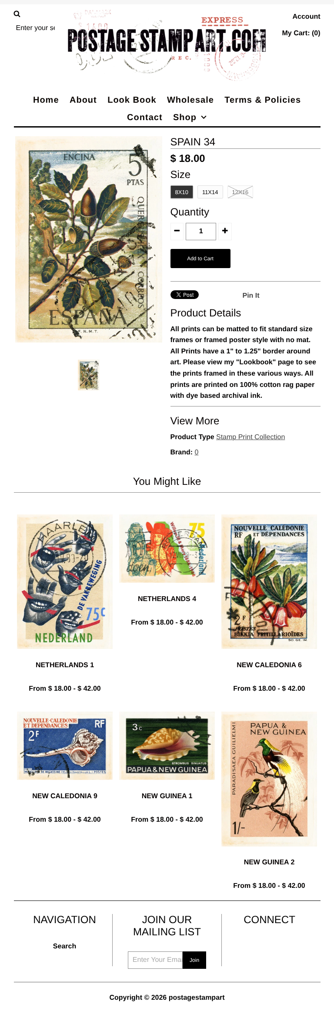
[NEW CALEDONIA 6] (269, 655)
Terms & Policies (262, 100)
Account (307, 16)
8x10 (181, 192)
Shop (185, 117)
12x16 (240, 192)
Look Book (131, 100)
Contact (144, 117)
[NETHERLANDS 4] (167, 589)
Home (46, 100)
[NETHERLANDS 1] (65, 655)
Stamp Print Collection (250, 437)
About (83, 100)
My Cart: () (301, 33)
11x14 (210, 192)
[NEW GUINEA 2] (269, 853)
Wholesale (190, 100)
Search (64, 946)
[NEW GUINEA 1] (167, 786)
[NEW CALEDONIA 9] (65, 786)
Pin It (251, 295)
